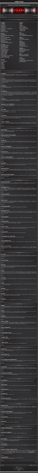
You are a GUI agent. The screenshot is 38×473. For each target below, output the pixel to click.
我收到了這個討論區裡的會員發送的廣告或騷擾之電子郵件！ (26, 35)
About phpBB (11, 440)
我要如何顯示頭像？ (3, 40)
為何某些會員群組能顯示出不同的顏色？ (24, 28)
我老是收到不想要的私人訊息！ (23, 34)
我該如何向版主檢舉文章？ (4, 54)
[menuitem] (2, 15)
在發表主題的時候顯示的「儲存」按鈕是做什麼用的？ (7, 55)
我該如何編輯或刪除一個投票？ (4, 50)
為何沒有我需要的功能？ (22, 59)
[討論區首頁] (19, 10)
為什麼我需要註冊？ (3, 23)
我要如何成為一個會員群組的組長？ (23, 27)
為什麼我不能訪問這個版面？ (4, 51)
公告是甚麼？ (2, 65)
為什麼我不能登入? (3, 27)
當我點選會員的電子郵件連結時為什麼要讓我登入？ (7, 42)
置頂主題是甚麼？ (3, 66)
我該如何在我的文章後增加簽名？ (5, 47)
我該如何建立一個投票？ (4, 48)
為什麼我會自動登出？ (3, 30)
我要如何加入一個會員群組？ (22, 26)
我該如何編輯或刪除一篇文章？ (4, 46)
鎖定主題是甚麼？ (3, 67)
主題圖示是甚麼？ (3, 68)
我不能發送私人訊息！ (21, 33)
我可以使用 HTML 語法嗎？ (4, 61)
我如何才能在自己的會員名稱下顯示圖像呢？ (6, 39)
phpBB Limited (19, 439)
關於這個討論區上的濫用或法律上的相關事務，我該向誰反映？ (26, 60)
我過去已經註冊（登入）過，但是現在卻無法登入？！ (7, 28)
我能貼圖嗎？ (2, 63)
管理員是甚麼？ (21, 23)
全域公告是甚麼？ (3, 64)
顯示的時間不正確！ (3, 36)
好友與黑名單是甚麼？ (21, 38)
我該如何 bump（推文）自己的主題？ (5, 57)
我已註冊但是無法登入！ (4, 26)
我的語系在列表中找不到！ (4, 38)
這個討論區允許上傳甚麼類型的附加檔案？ (24, 54)
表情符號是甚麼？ (3, 62)
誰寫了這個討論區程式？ (22, 58)
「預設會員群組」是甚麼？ (22, 29)
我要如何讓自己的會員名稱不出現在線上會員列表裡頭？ (7, 35)
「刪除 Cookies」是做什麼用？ (4, 31)
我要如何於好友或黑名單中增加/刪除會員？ (24, 39)
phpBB (31, 153)
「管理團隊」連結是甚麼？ (22, 30)
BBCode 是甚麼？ (3, 60)
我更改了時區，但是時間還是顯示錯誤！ (5, 37)
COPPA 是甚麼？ (3, 24)
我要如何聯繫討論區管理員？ (22, 61)
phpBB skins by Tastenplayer (20, 469)
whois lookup (35, 450)
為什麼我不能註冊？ (3, 25)
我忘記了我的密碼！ (3, 29)
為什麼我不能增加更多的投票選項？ (5, 49)
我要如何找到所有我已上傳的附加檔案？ (24, 55)
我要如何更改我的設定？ (4, 34)
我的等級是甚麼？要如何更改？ (4, 41)
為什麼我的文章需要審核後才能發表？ (5, 56)
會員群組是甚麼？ (21, 25)
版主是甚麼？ (20, 24)
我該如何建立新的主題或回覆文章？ (5, 45)
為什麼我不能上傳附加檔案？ (4, 52)
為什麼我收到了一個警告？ (4, 53)
